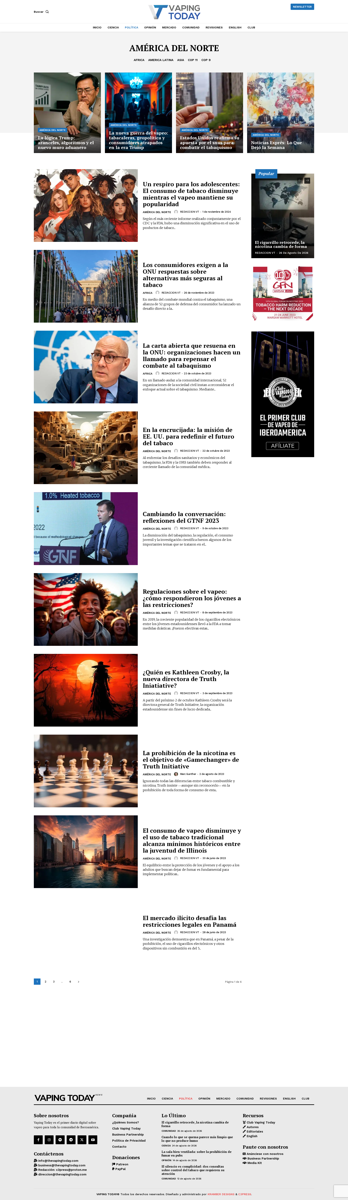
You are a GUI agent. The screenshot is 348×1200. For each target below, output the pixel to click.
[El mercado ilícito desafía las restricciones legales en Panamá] (86, 932)
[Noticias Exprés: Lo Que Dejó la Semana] (280, 112)
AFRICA (139, 60)
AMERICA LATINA (160, 60)
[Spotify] (60, 1139)
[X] (82, 1139)
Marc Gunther (188, 773)
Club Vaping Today (260, 1122)
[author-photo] (176, 212)
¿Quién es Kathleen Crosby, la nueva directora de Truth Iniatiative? (186, 679)
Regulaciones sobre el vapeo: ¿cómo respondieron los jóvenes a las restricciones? (192, 598)
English (251, 1136)
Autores (252, 1127)
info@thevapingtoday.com (57, 1161)
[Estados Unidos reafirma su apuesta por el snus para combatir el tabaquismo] (209, 112)
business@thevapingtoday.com (61, 1165)
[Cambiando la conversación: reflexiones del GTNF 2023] (86, 528)
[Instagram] (49, 1139)
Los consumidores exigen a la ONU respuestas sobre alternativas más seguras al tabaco (185, 275)
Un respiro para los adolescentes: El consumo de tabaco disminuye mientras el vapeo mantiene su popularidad (191, 194)
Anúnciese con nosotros (264, 1154)
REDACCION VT (189, 211)
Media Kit (254, 1163)
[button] (42, 11)
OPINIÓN (166, 1160)
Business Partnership (262, 1158)
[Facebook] (38, 1139)
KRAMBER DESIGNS (221, 1194)
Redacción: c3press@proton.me (62, 1170)
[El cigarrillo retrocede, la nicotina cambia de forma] (282, 216)
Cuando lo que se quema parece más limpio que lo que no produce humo (197, 1139)
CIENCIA (166, 1145)
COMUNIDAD (169, 1131)
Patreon (121, 1164)
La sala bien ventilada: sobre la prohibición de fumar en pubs (197, 1153)
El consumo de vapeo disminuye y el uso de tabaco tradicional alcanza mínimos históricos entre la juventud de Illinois (192, 840)
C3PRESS (244, 1194)
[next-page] (78, 981)
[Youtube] (92, 1139)
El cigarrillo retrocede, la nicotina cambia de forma (281, 244)
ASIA (180, 60)
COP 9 (206, 60)
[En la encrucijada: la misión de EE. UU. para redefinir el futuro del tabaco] (86, 447)
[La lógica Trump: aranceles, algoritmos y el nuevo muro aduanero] (67, 112)
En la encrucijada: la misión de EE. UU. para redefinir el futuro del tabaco (188, 436)
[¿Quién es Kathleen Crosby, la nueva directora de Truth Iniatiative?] (86, 690)
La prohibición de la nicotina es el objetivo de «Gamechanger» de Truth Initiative (191, 759)
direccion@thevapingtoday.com (61, 1174)
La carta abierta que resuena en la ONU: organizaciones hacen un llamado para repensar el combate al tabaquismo (191, 356)
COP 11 (193, 60)
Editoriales (254, 1131)
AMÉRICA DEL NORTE (52, 130)
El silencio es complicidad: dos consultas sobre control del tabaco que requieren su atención (193, 1170)
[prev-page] (300, 181)
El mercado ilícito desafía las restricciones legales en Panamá (189, 921)
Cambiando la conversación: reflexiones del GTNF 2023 (184, 517)
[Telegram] (71, 1139)
